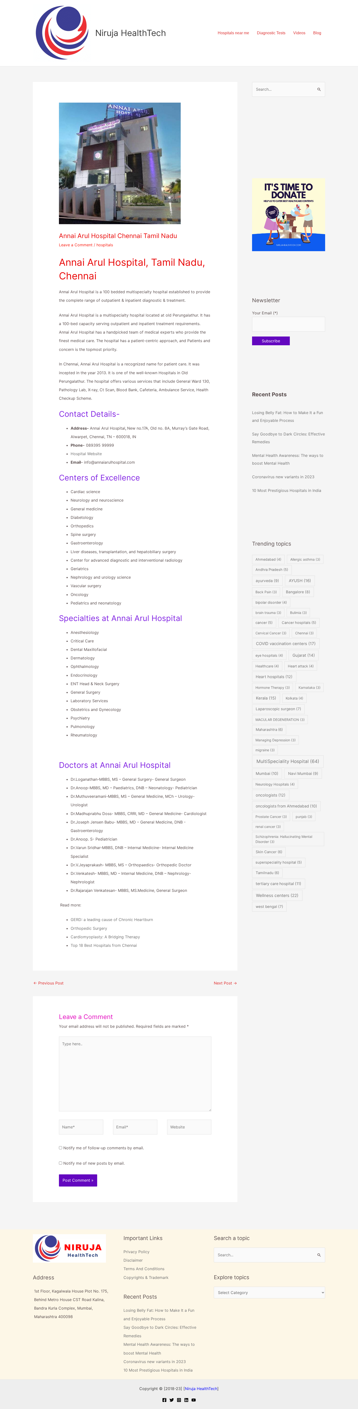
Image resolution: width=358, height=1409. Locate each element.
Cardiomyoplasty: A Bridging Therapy (105, 936)
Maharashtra (269, 729)
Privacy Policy (136, 1251)
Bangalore (298, 592)
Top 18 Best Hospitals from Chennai (104, 945)
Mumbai (267, 773)
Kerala (266, 698)
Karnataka (309, 687)
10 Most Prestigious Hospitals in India (286, 490)
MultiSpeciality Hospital (287, 761)
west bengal (269, 906)
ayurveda (267, 580)
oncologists (270, 795)
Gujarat (303, 655)
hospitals (104, 244)
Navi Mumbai (303, 773)
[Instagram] (179, 1400)
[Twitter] (172, 1400)
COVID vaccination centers (286, 643)
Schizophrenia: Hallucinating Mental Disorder (283, 839)
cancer (264, 622)
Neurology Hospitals (275, 784)
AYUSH (300, 580)
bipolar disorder (271, 602)
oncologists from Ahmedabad (286, 806)
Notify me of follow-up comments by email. (103, 1147)
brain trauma (268, 613)
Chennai (304, 633)
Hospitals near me (233, 33)
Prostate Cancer (271, 817)
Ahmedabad (268, 559)
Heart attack (301, 666)
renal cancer (268, 826)
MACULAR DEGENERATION (280, 720)
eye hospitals (269, 655)
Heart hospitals (274, 676)
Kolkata (294, 698)
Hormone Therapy (272, 687)
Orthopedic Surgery (89, 928)
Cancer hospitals (299, 622)
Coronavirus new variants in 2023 (283, 476)
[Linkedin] (186, 1400)
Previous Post (48, 983)
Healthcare (267, 666)
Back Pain (266, 592)
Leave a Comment (76, 244)
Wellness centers (277, 895)
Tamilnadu (267, 872)
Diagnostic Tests (271, 33)
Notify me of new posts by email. (94, 1163)
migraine (265, 750)
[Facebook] (164, 1400)
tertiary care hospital (278, 883)
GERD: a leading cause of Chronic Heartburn (112, 919)
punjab (304, 817)
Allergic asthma (305, 559)
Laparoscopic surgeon (278, 709)
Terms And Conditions (143, 1268)
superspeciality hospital (278, 862)
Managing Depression (275, 740)
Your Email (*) (265, 312)
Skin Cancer (269, 852)
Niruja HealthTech (130, 33)
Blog (317, 33)
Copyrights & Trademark (146, 1277)
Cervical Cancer (270, 633)
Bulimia (298, 613)
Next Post (225, 983)
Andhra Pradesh (271, 569)
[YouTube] (193, 1400)
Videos (299, 33)
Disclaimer (133, 1260)
